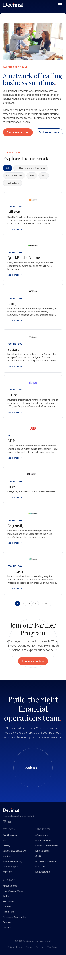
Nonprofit (40, 866)
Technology (12, 183)
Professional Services (46, 861)
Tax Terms (52, 947)
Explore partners (48, 132)
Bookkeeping (10, 835)
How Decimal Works (13, 891)
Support (7, 922)
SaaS (38, 856)
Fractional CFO (14, 175)
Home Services (43, 840)
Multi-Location (42, 851)
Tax (43, 175)
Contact (7, 927)
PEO (32, 175)
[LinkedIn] (4, 821)
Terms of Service (35, 947)
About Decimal (10, 885)
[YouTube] (9, 821)
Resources (8, 901)
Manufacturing (42, 871)
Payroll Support (11, 866)
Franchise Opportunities (15, 917)
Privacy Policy (15, 947)
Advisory (7, 871)
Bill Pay (6, 845)
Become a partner (18, 132)
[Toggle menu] (59, 4)
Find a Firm (8, 912)
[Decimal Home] (29, 4)
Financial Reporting (12, 861)
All (7, 168)
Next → (45, 603)
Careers (7, 906)
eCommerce (41, 835)
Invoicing (7, 856)
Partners (7, 896)
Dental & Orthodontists (46, 845)
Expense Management (14, 851)
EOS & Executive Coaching (30, 168)
